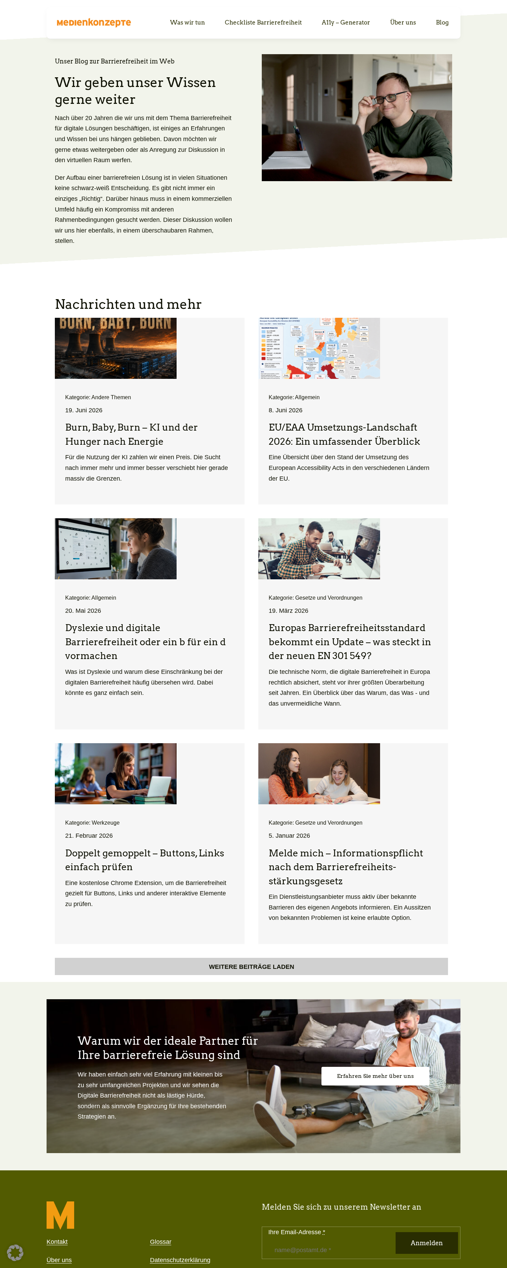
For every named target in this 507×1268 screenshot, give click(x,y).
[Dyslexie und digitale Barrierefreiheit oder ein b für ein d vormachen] (150, 623)
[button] (15, 1253)
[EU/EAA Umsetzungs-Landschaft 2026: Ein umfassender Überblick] (353, 411)
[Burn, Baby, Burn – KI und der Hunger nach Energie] (150, 411)
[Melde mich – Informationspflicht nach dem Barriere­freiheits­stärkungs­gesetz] (353, 843)
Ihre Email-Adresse (296, 1232)
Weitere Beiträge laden (251, 966)
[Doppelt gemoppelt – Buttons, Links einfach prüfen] (150, 843)
